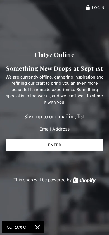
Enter (54, 145)
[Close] (37, 227)
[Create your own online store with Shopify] (84, 179)
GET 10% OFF (19, 227)
